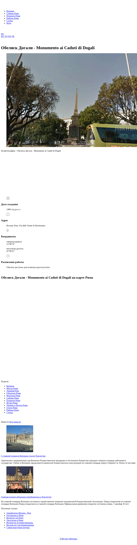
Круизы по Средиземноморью (20, 525)
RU (2, 34)
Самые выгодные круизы (18, 527)
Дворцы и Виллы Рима (17, 405)
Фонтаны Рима (13, 396)
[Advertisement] (68, 173)
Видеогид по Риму (15, 518)
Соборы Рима (12, 13)
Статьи (9, 21)
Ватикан (10, 11)
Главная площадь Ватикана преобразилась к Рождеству (26, 497)
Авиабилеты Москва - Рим (18, 513)
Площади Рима (13, 16)
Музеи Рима (12, 403)
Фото (8, 23)
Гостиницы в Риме (15, 515)
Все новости (15, 422)
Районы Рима (12, 18)
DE (9, 36)
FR (13, 36)
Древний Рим (12, 391)
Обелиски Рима (13, 393)
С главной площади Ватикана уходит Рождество (23, 456)
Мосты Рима (12, 388)
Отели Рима (11, 408)
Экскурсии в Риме (14, 520)
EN (6, 36)
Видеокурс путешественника (19, 523)
